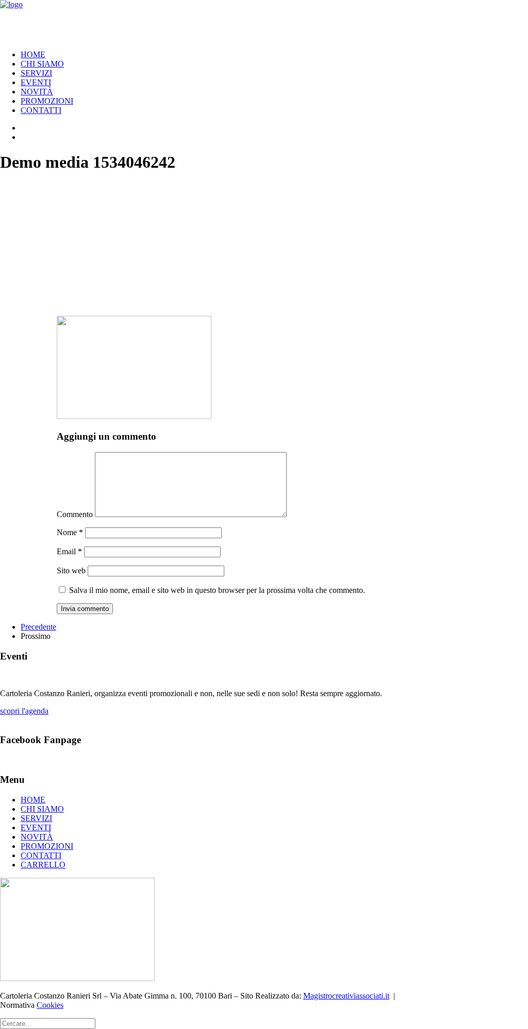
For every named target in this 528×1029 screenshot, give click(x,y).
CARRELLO (43, 864)
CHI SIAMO (42, 63)
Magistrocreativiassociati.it (346, 995)
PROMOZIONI (47, 101)
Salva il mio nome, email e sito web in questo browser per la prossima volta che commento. (217, 590)
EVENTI (36, 82)
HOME (33, 54)
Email (69, 551)
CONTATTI (41, 110)
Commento (75, 514)
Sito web (71, 570)
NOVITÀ (37, 91)
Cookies (50, 1005)
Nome (70, 532)
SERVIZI (36, 73)
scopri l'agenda (24, 710)
